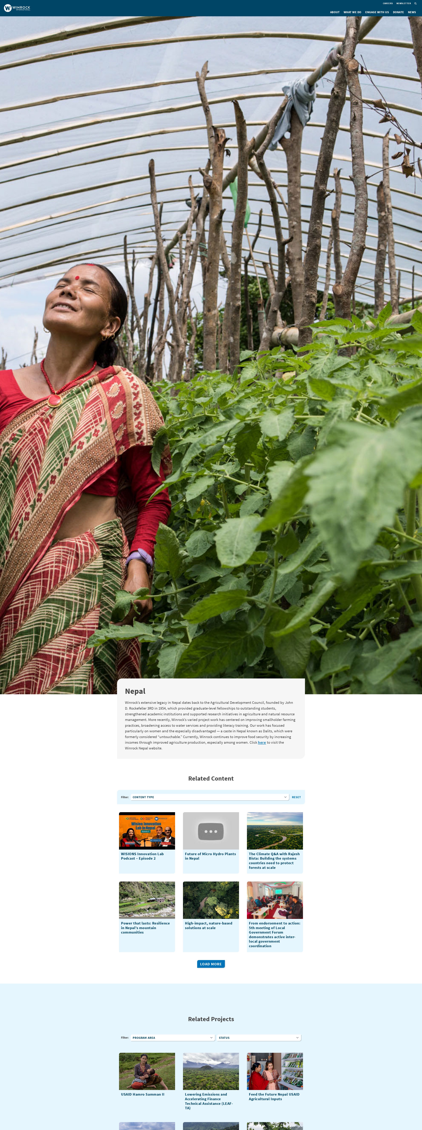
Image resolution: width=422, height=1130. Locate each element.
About (335, 12)
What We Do (352, 12)
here (262, 742)
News (412, 12)
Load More (211, 964)
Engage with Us (377, 12)
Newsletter (403, 3)
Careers (388, 3)
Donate (398, 12)
